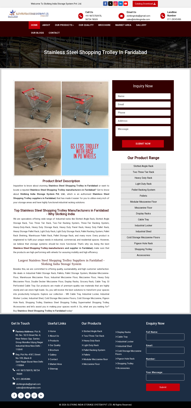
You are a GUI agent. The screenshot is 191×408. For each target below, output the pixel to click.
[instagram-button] (34, 395)
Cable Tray (143, 219)
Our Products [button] (63, 25)
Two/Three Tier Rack (93, 336)
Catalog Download (144, 3)
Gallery (141, 25)
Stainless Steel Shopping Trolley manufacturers (38, 248)
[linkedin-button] (41, 395)
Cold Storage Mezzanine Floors (143, 237)
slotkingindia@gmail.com (138, 16)
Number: (151, 359)
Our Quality (86, 25)
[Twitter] (110, 3)
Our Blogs (37, 32)
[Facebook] (105, 3)
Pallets (143, 195)
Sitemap (53, 368)
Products (54, 340)
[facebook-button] (14, 395)
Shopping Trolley (143, 249)
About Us (54, 336)
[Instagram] (115, 3)
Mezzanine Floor (143, 207)
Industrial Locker (143, 225)
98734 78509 (91, 19)
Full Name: (152, 332)
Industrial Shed (143, 231)
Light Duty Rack (143, 183)
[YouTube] (125, 3)
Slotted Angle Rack (143, 166)
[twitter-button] (21, 395)
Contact (54, 32)
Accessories (143, 255)
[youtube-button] (28, 395)
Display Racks (143, 213)
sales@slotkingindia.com (138, 19)
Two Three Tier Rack (143, 172)
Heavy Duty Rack (143, 177)
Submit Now (143, 143)
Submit (163, 387)
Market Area (123, 25)
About (46, 25)
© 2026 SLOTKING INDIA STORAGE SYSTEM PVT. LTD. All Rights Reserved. (95, 404)
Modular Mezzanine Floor (143, 201)
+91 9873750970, (93, 16)
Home (34, 25)
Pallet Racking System (143, 189)
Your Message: (154, 372)
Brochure (104, 25)
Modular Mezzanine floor (95, 359)
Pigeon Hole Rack (143, 243)
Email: (149, 345)
